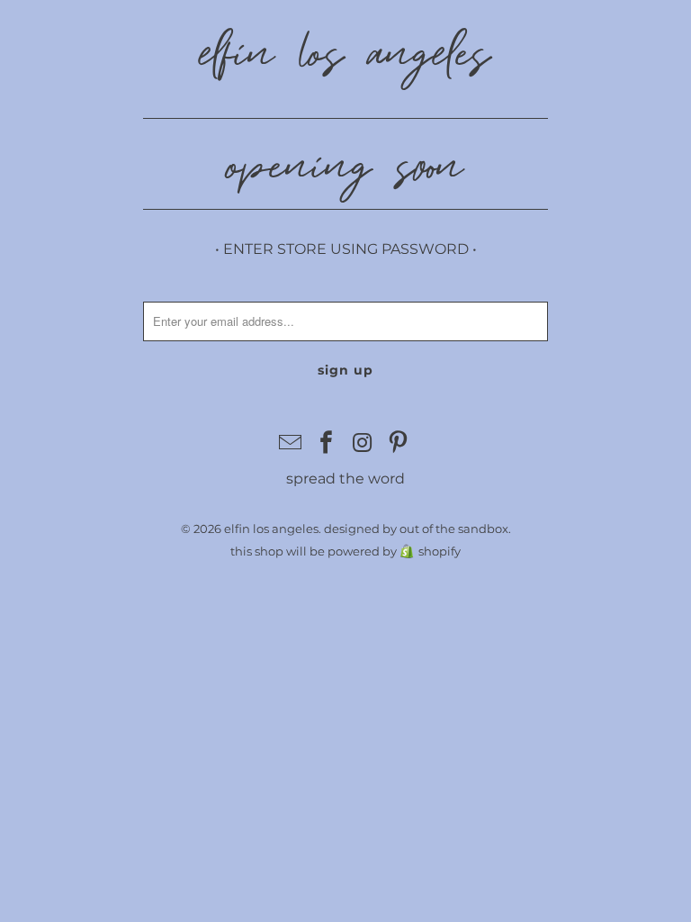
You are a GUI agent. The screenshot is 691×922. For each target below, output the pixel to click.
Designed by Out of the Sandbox (416, 528)
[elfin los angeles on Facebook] (326, 443)
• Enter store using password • (346, 249)
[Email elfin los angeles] (291, 443)
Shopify (439, 551)
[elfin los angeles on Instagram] (362, 443)
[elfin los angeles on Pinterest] (398, 443)
